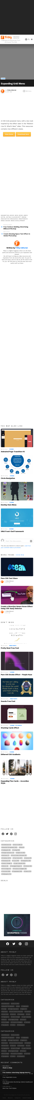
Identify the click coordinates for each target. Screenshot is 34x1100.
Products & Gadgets (20, 868)
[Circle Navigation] (17, 464)
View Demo (9, 134)
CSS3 (21, 215)
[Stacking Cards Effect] (17, 714)
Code (12, 215)
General (28, 858)
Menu (24, 217)
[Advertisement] (17, 17)
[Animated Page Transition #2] (17, 438)
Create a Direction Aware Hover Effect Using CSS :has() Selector (17, 607)
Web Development (18, 220)
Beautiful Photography (10, 847)
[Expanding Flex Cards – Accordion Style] (17, 767)
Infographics (26, 860)
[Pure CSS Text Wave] (17, 567)
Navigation (6, 219)
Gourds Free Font (8, 701)
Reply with (31, 541)
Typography (17, 871)
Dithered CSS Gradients (10, 754)
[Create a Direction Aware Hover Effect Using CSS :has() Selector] (17, 595)
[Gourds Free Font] (17, 687)
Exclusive (6, 855)
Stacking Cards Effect (10, 728)
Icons (16, 860)
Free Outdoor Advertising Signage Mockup (16, 1072)
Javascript (17, 217)
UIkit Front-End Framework (12, 531)
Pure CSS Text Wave (9, 578)
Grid (26, 215)
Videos (28, 871)
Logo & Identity (20, 863)
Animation (5, 215)
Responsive (24, 219)
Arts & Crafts (18, 844)
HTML (4, 217)
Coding (11, 449)
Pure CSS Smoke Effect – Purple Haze (16, 675)
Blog (22, 847)
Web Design (6, 220)
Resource (14, 219)
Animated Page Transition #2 (13, 452)
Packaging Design (16, 866)
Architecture (7, 844)
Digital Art (21, 852)
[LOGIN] (26, 39)
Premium (28, 866)
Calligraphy (6, 850)
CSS (17, 215)
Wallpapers (7, 874)
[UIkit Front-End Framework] (17, 518)
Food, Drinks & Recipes (19, 855)
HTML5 (9, 217)
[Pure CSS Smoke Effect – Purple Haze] (17, 661)
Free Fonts (12, 645)
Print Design (7, 868)
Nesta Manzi (6, 1066)
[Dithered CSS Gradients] (17, 741)
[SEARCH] (28, 39)
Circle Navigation (8, 478)
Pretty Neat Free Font (10, 648)
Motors (5, 866)
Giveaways (6, 860)
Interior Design (7, 863)
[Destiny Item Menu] (17, 491)
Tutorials (18, 725)
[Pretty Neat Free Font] (17, 634)
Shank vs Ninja (7, 1068)
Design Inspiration (8, 852)
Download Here (23, 134)
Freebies (7, 858)
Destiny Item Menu (8, 505)
